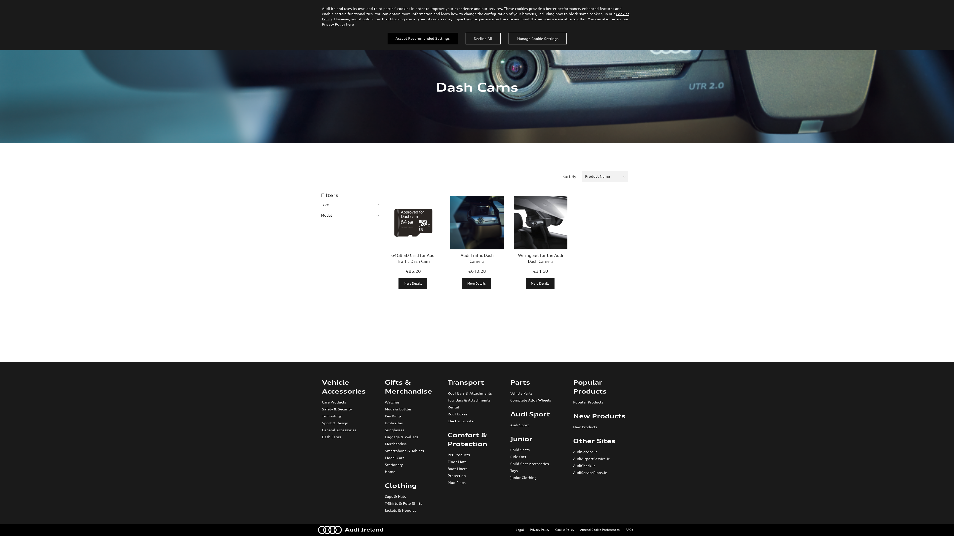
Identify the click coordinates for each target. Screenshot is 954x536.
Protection (457, 475)
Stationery (394, 465)
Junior (521, 439)
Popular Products (588, 402)
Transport (466, 382)
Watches (392, 402)
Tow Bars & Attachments (469, 400)
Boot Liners (457, 469)
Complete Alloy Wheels (530, 400)
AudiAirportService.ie (591, 459)
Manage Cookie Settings (537, 38)
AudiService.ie (585, 452)
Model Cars (394, 458)
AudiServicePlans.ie (590, 472)
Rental (453, 407)
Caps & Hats (395, 496)
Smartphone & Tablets (404, 451)
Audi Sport (530, 414)
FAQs (629, 530)
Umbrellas (394, 423)
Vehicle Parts (521, 393)
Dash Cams (331, 437)
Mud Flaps (457, 482)
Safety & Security (337, 409)
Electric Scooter (461, 421)
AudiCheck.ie (584, 466)
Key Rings (393, 416)
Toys (514, 471)
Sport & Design (335, 423)
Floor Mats (457, 462)
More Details (413, 283)
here (350, 24)
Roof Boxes (457, 414)
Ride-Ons (518, 457)
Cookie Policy (564, 530)
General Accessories (339, 430)
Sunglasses (394, 430)
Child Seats (520, 450)
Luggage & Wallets (401, 437)
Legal (520, 530)
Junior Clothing (523, 477)
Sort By (569, 176)
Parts (520, 382)
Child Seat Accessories (529, 464)
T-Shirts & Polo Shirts (403, 503)
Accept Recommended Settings (423, 38)
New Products (599, 416)
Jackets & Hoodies (400, 510)
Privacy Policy (539, 530)
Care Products (334, 402)
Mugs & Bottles (398, 409)
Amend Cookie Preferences (600, 530)
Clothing (401, 485)
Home (390, 471)
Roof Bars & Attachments (470, 393)
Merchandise (396, 444)
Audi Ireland (364, 530)
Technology (332, 416)
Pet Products (459, 455)
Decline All (483, 38)
